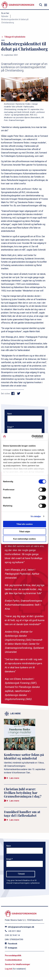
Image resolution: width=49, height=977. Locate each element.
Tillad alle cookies (24, 524)
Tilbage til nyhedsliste (14, 37)
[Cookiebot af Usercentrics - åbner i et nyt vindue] (35, 436)
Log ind (8, 969)
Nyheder (4, 16)
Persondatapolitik (13, 955)
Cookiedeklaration (13, 960)
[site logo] (18, 5)
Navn (9, 413)
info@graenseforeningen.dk (20, 927)
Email (10, 427)
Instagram (12, 948)
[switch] (42, 490)
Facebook (12, 943)
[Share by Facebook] (13, 393)
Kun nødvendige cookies (24, 539)
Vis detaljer (36, 516)
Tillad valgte (24, 531)
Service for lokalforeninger (17, 964)
